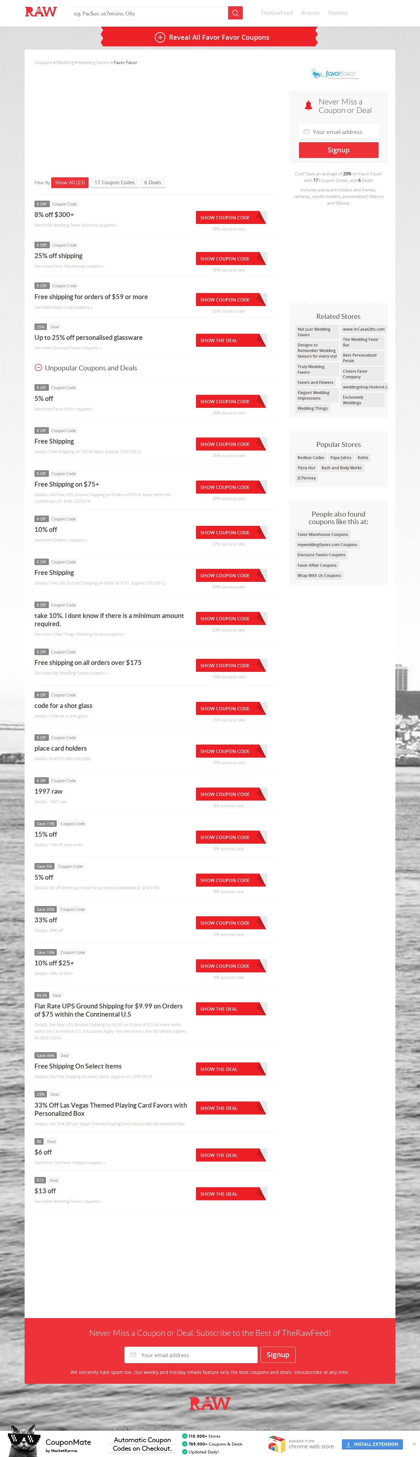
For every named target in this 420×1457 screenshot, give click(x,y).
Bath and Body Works (342, 468)
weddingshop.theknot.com (368, 387)
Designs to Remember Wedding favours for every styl (317, 350)
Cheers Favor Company (355, 374)
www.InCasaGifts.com (364, 329)
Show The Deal (219, 340)
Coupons (43, 62)
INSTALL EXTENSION (376, 1444)
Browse (310, 13)
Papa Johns (340, 457)
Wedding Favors (94, 62)
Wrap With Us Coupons (319, 575)
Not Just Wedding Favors (314, 332)
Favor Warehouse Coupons (323, 534)
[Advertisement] (338, 252)
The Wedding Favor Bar (361, 342)
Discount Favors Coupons (322, 555)
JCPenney (307, 478)
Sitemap (337, 13)
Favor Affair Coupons (317, 565)
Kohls (363, 457)
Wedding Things (313, 408)
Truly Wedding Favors (311, 369)
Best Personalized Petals (359, 358)
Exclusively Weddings (353, 400)
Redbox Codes (311, 457)
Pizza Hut (306, 468)
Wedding (65, 62)
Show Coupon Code (225, 217)
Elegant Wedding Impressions (313, 395)
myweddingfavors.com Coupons (327, 544)
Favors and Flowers (315, 382)
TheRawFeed (277, 13)
